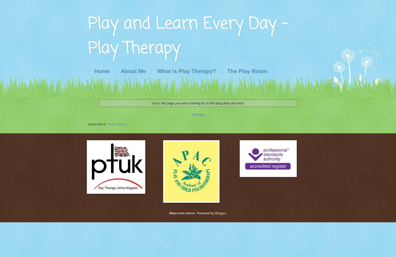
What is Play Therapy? (186, 71)
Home (102, 71)
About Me (133, 71)
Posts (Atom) (117, 124)
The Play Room (247, 71)
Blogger (220, 213)
